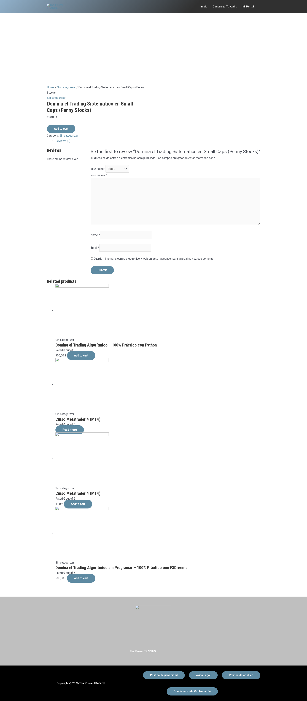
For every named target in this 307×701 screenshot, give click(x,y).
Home (50, 87)
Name (95, 235)
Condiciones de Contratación (192, 691)
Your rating (98, 168)
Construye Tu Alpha (225, 6)
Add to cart (61, 128)
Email (95, 247)
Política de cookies (241, 675)
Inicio (203, 6)
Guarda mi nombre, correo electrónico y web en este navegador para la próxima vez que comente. (154, 258)
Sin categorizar (66, 87)
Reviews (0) (62, 141)
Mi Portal (248, 6)
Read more (70, 429)
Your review (99, 175)
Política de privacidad (164, 675)
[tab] (157, 141)
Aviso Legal (203, 675)
